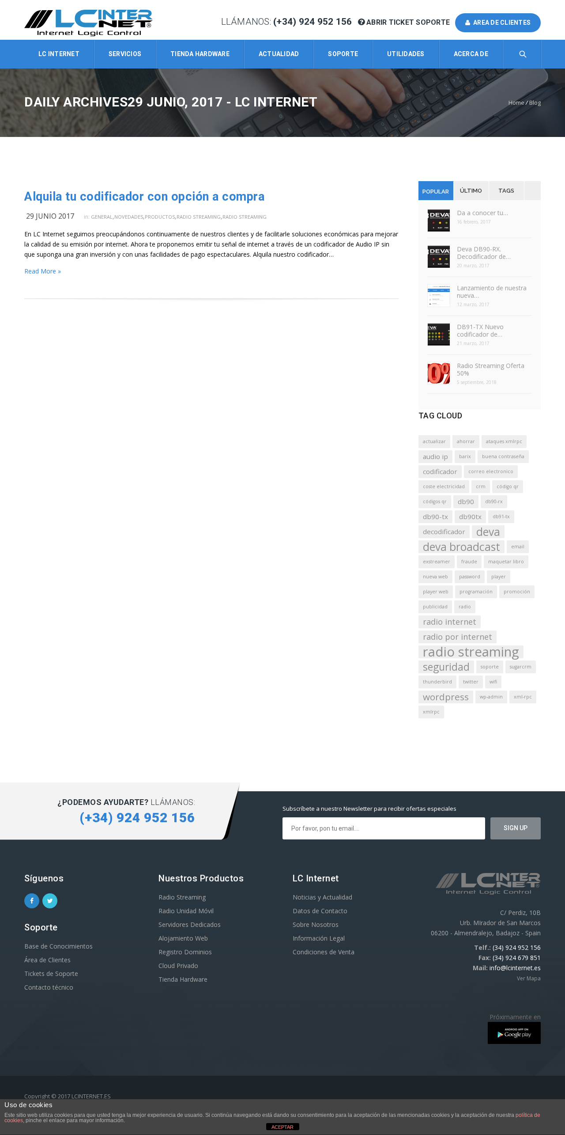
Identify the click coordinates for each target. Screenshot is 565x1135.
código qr (508, 486)
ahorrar (466, 441)
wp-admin (491, 697)
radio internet (449, 621)
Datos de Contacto (320, 911)
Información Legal (319, 938)
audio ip (435, 456)
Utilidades (406, 53)
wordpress (446, 697)
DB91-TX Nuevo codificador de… (480, 330)
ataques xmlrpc (504, 441)
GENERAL (102, 216)
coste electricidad (444, 486)
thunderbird (437, 682)
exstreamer (436, 561)
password (469, 576)
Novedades (128, 216)
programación (476, 591)
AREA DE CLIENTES (501, 22)
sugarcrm (520, 667)
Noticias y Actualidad (322, 897)
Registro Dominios (185, 952)
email (517, 546)
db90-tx (435, 516)
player (498, 576)
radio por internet (457, 636)
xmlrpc (431, 712)
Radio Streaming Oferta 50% (490, 369)
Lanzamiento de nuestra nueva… (492, 291)
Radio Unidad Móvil (186, 911)
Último (471, 190)
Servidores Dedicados (189, 924)
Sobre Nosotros (316, 924)
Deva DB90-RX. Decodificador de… (484, 252)
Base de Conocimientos (58, 946)
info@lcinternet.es (515, 968)
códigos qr (435, 501)
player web (435, 591)
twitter (470, 682)
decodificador (444, 531)
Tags (506, 190)
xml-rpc (523, 697)
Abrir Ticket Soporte (408, 22)
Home (516, 102)
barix (465, 456)
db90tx (470, 516)
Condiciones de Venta (323, 952)
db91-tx (501, 516)
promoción (517, 591)
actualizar (434, 441)
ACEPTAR (282, 1127)
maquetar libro (506, 561)
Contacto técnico (48, 987)
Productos (160, 216)
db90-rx (494, 501)
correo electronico (490, 471)
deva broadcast (461, 546)
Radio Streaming (199, 216)
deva (488, 531)
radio (465, 607)
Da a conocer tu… (482, 212)
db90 (466, 501)
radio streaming (471, 651)
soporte (490, 667)
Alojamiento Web (183, 938)
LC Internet (58, 53)
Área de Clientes (47, 960)
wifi (493, 682)
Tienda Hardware (200, 53)
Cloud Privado (178, 965)
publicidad (435, 607)
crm (481, 486)
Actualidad (279, 53)
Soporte (343, 53)
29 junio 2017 (50, 216)
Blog (535, 102)
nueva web (435, 576)
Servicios (125, 53)
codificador (440, 471)
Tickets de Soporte (51, 973)
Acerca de (471, 53)
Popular (435, 191)
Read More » (42, 271)
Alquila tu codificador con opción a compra (144, 197)
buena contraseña (503, 456)
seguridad (446, 667)
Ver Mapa (529, 978)
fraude (469, 561)
